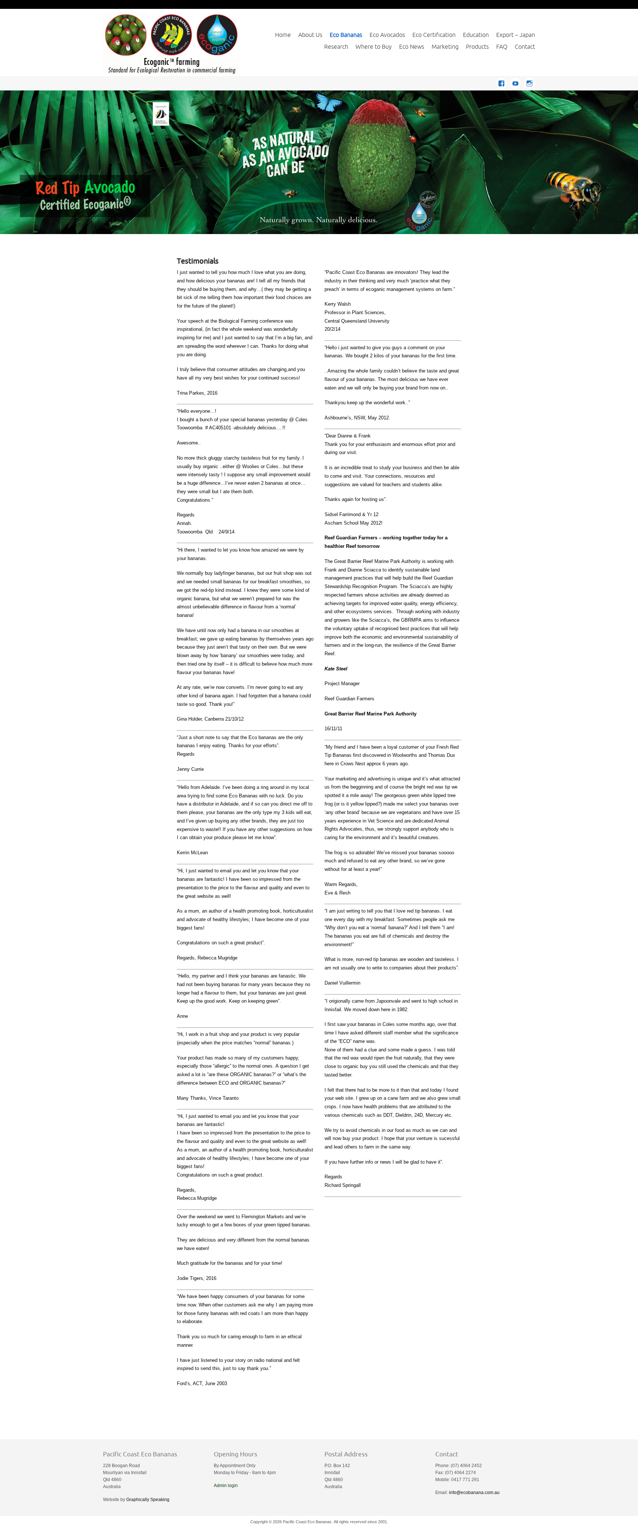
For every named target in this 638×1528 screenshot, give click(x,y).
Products (477, 46)
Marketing (445, 46)
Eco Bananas (346, 34)
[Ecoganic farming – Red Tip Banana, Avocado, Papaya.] (171, 43)
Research (336, 46)
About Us (310, 34)
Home (283, 34)
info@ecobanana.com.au (474, 1492)
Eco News (411, 46)
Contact (525, 46)
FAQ (501, 46)
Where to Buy (374, 46)
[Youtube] (517, 82)
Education (476, 34)
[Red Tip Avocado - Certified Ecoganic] (319, 162)
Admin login (226, 1485)
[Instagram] (529, 82)
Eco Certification (434, 34)
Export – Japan (515, 34)
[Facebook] (503, 82)
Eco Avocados (387, 34)
